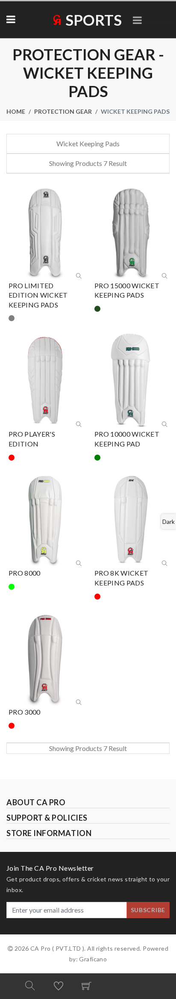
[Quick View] (79, 276)
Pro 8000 (25, 573)
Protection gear (63, 111)
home (15, 111)
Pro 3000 (25, 712)
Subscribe (148, 909)
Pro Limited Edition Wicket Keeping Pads (38, 295)
